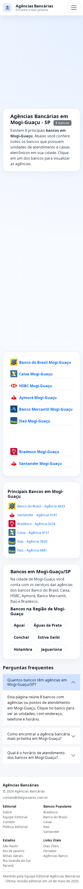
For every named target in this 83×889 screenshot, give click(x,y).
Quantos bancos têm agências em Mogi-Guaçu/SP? (37, 682)
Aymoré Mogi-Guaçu (38, 397)
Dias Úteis (51, 846)
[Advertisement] (41, 64)
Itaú (46, 827)
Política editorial (15, 827)
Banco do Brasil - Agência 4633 (41, 506)
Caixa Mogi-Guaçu (36, 374)
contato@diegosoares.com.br (25, 797)
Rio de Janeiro (13, 851)
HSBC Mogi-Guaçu (35, 385)
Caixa (47, 822)
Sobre (7, 812)
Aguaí (19, 625)
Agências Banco (55, 856)
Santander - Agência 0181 (37, 515)
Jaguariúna (51, 649)
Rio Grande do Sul (17, 860)
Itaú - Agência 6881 (32, 550)
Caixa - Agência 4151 (33, 532)
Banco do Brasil (55, 817)
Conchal (21, 637)
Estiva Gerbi (49, 637)
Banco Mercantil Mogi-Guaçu (46, 409)
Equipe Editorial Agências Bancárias (52, 876)
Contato (9, 822)
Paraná (8, 865)
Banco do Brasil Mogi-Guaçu (45, 362)
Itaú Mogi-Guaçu (34, 421)
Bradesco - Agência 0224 (36, 524)
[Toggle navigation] (73, 7)
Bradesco (50, 812)
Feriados (49, 851)
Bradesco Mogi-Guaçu (39, 451)
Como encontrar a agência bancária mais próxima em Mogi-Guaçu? (38, 736)
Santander (51, 831)
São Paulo (10, 846)
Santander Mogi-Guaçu (40, 463)
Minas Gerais (13, 856)
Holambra (23, 649)
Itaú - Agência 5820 (32, 541)
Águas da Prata (48, 625)
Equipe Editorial (15, 817)
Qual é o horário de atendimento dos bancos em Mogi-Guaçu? (36, 755)
